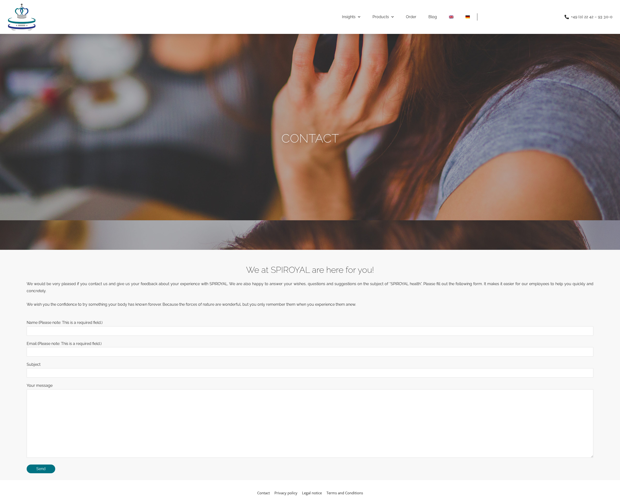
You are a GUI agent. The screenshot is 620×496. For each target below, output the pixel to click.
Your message (40, 385)
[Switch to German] (467, 17)
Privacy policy (285, 492)
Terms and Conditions (344, 492)
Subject (33, 364)
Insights (349, 17)
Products (380, 17)
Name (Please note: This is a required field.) (64, 322)
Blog (432, 17)
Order (411, 17)
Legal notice (312, 492)
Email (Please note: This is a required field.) (64, 343)
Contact (263, 492)
